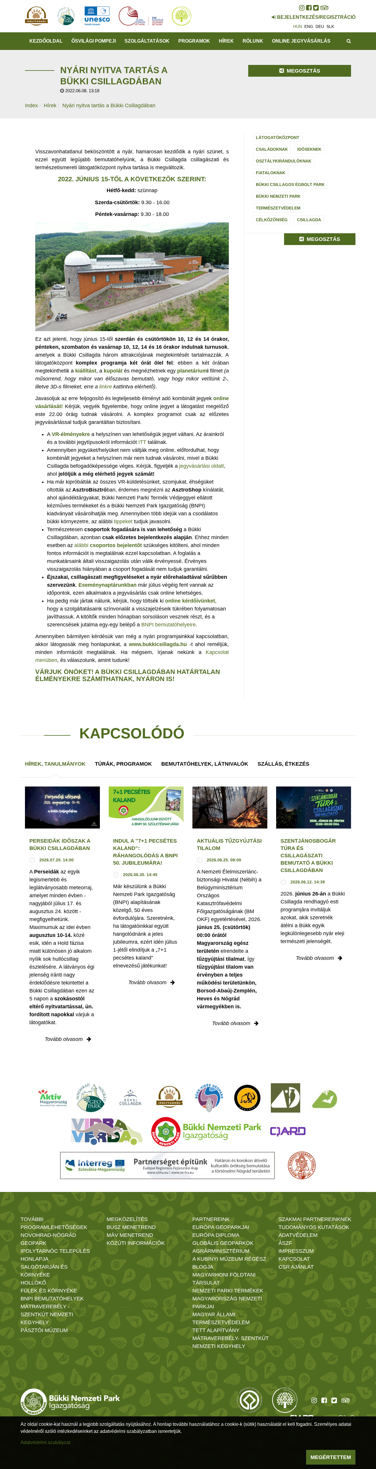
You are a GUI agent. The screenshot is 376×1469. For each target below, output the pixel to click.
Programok (194, 40)
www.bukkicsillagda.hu (158, 644)
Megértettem (330, 1457)
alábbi (108, 545)
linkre (105, 387)
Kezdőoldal (46, 40)
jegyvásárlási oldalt (201, 466)
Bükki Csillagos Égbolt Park (290, 184)
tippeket (123, 521)
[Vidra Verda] (106, 1131)
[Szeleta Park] (247, 1098)
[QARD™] (288, 1131)
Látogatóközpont (277, 137)
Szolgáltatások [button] (147, 40)
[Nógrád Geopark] (91, 1098)
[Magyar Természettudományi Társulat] (302, 1165)
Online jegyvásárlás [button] (301, 40)
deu (319, 26)
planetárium (192, 371)
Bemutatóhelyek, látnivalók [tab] (204, 764)
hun (297, 26)
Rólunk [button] (253, 40)
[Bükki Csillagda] (130, 1098)
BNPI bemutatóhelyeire (168, 625)
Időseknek (309, 149)
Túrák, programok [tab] (123, 764)
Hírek (226, 40)
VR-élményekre (71, 434)
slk (330, 26)
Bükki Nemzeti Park (278, 196)
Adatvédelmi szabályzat (45, 1442)
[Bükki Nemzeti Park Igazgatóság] (206, 1131)
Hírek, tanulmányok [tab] (55, 764)
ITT (142, 442)
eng (308, 26)
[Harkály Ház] (285, 1098)
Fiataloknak (270, 172)
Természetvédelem (278, 208)
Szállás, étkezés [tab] (283, 764)
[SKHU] (167, 1165)
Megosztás (302, 71)
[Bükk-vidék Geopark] (209, 1098)
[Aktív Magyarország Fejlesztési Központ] (52, 1098)
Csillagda (309, 219)
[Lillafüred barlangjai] (323, 1098)
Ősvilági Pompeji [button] (93, 40)
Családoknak (272, 149)
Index (31, 105)
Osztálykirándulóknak (283, 161)
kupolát (113, 371)
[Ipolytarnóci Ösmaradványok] (170, 1098)
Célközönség (272, 219)
